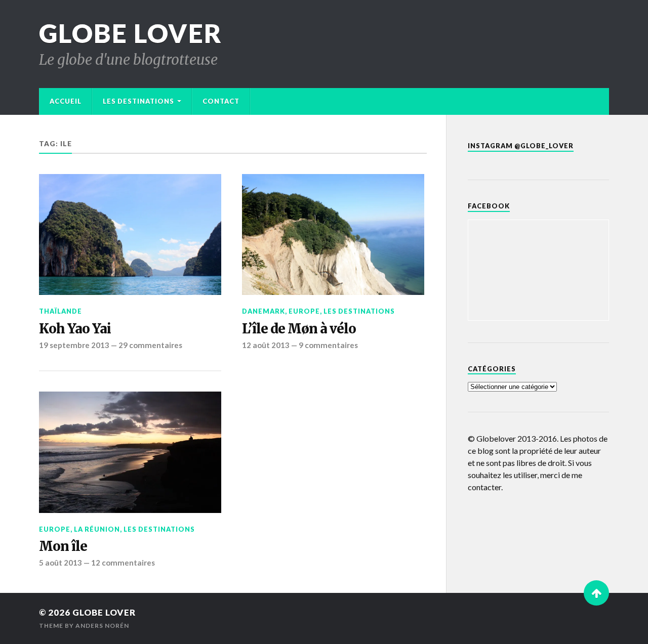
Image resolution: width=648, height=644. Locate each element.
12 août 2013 (266, 345)
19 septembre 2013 (74, 345)
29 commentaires (150, 345)
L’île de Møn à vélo (299, 329)
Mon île (63, 546)
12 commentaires (123, 562)
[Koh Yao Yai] (130, 234)
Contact (220, 101)
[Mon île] (130, 452)
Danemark (263, 311)
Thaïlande (60, 311)
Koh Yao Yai (75, 329)
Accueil (66, 101)
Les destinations (138, 101)
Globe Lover (130, 33)
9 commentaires (328, 345)
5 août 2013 (60, 562)
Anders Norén (102, 625)
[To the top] (596, 593)
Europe (304, 311)
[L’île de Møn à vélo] (333, 234)
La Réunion (97, 529)
